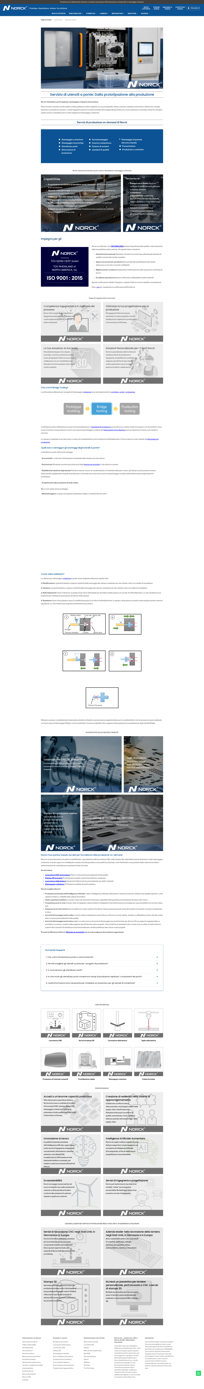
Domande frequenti (29, 1359)
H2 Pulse (87, 1365)
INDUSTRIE (132, 13)
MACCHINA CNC (75, 13)
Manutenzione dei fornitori (31, 1356)
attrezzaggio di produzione (114, 430)
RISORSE (144, 13)
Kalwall (86, 1347)
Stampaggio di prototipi (73, 143)
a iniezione (87, 392)
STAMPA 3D (90, 13)
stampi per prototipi (92, 464)
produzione (130, 392)
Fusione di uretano (100, 146)
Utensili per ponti (70, 146)
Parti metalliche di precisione (63, 1356)
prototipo (115, 392)
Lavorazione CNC (59, 1347)
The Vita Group (89, 1368)
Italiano (194, 8)
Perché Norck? (27, 1350)
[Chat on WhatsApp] (198, 1373)
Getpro (86, 1359)
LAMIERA (103, 13)
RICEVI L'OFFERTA (59, 13)
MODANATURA (117, 13)
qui (98, 287)
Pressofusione (128, 146)
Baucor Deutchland (29, 1374)
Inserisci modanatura (101, 143)
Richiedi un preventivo (60, 1342)
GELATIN (87, 1353)
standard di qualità (100, 150)
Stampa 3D (57, 1350)
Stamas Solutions (90, 1356)
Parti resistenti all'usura (61, 1362)
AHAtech (87, 1362)
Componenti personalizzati (62, 1359)
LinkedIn (25, 1380)
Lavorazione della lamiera (62, 1345)
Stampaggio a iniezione (72, 139)
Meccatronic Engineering (92, 1350)
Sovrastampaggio (100, 139)
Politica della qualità (29, 1345)
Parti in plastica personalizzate (63, 1365)
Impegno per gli (51, 239)
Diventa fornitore (28, 1353)
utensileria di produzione (100, 427)
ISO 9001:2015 (27, 1347)
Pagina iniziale (46, 20)
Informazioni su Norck (30, 1342)
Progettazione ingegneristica (63, 1368)
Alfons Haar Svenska (91, 1342)
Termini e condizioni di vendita (32, 1365)
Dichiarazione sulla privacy (31, 1362)
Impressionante (27, 1368)
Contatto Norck (27, 1371)
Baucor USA (26, 1377)
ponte (122, 392)
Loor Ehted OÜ (89, 1345)
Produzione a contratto (133, 149)
